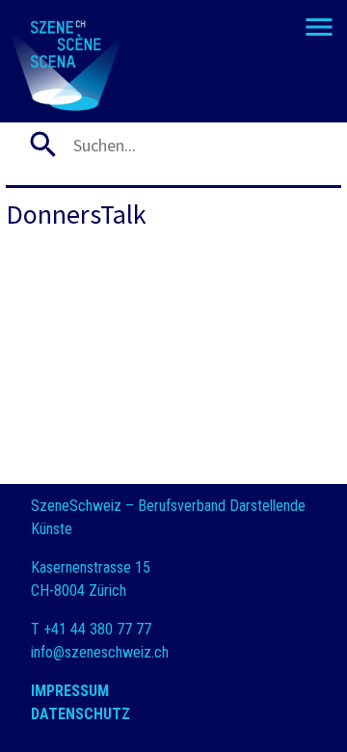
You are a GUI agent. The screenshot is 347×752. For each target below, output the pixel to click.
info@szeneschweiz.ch (100, 652)
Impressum (70, 691)
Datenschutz (80, 714)
